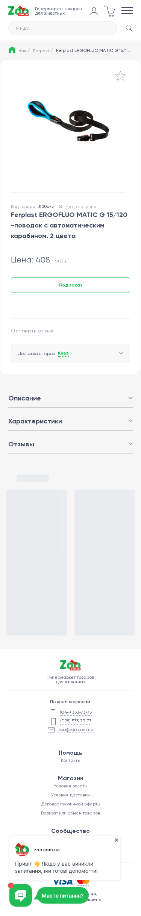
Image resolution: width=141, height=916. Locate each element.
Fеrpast (43, 50)
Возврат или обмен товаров (70, 813)
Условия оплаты (71, 786)
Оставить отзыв (32, 331)
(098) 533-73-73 (75, 720)
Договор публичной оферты (70, 804)
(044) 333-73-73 (76, 712)
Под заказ (70, 285)
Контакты (70, 760)
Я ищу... (24, 28)
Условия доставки (70, 795)
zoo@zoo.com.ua (76, 729)
